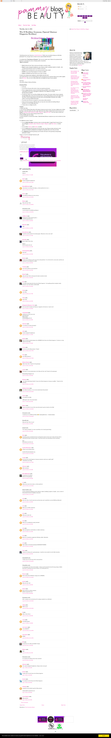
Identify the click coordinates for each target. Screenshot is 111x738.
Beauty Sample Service (34, 160)
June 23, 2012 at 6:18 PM (27, 431)
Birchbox (24, 78)
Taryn (23, 550)
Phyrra (84, 75)
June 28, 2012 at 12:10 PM (27, 630)
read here (80, 65)
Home (43, 705)
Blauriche (24, 224)
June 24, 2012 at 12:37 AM (27, 462)
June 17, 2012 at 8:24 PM (27, 401)
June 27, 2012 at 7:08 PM (27, 623)
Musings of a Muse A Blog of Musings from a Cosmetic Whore (87, 95)
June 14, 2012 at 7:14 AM (27, 174)
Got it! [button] (103, 735)
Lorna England (25, 696)
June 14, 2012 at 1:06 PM (27, 220)
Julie (23, 331)
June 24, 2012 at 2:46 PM (27, 546)
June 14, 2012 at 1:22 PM (27, 228)
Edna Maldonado (26, 473)
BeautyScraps (25, 232)
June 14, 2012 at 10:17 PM (27, 350)
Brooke (24, 258)
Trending (24, 266)
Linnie (23, 347)
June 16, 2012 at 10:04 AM (27, 391)
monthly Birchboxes (38, 55)
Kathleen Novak (25, 388)
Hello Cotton (48, 112)
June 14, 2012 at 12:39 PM (27, 204)
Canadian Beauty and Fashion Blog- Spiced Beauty (87, 83)
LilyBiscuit (24, 216)
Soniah (24, 671)
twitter (29, 112)
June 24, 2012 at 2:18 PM (27, 501)
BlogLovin (41, 112)
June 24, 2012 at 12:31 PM (27, 494)
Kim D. (23, 193)
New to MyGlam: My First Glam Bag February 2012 (75, 72)
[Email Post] (26, 159)
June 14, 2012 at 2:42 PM (27, 254)
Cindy (23, 290)
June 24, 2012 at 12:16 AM (27, 443)
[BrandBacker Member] (51, 729)
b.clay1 (24, 457)
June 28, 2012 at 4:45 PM (27, 645)
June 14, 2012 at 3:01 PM (27, 270)
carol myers (24, 627)
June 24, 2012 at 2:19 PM (27, 509)
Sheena (24, 405)
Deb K (23, 178)
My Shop (34, 25)
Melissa (24, 649)
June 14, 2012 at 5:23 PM (27, 319)
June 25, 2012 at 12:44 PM (27, 577)
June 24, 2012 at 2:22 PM (27, 531)
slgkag (23, 604)
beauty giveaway (26, 160)
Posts (80, 6)
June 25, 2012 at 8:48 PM (27, 593)
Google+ (37, 112)
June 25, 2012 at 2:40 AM (27, 569)
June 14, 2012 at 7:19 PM (27, 343)
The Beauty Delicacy (85, 99)
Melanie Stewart (25, 362)
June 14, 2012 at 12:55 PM (27, 211)
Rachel (23, 338)
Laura (23, 619)
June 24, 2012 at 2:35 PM (27, 539)
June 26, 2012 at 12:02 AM (27, 600)
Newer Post (22, 705)
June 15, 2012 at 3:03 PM (27, 375)
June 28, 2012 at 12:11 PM (27, 638)
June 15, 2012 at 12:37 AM (27, 358)
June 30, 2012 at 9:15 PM (27, 660)
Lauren (24, 369)
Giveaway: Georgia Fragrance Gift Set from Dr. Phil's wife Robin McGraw (75, 103)
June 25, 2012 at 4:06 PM (27, 584)
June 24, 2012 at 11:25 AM (27, 485)
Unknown (24, 323)
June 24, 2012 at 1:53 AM (27, 469)
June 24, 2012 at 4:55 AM (27, 478)
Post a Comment (24, 702)
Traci (23, 354)
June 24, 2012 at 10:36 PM (27, 561)
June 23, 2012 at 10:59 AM (27, 416)
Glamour (30, 126)
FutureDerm (85, 77)
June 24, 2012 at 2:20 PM (27, 524)
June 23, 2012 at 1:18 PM (27, 423)
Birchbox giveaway (46, 160)
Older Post (63, 705)
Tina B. (24, 395)
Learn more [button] (41, 735)
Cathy (23, 297)
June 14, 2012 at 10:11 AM (27, 182)
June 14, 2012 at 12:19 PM (27, 197)
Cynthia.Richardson (26, 447)
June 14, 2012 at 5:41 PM (27, 327)
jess (23, 281)
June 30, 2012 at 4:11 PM (27, 652)
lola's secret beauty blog (85, 73)
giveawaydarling (26, 250)
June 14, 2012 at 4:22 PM (27, 301)
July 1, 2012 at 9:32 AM (27, 667)
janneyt (24, 581)
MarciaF (24, 274)
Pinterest (33, 112)
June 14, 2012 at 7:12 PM (27, 334)
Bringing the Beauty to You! (28, 305)
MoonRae (24, 239)
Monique (24, 379)
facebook (25, 112)
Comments (81, 8)
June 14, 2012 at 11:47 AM (27, 189)
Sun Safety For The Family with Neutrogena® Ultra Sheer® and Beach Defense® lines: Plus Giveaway (75, 90)
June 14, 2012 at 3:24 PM (27, 286)
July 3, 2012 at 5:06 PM (27, 675)
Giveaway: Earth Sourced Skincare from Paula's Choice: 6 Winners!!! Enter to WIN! (75, 83)
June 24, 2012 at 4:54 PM (27, 553)
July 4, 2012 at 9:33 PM (27, 699)
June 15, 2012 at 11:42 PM (27, 384)
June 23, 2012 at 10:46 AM (27, 408)
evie (23, 498)
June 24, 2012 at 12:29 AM (27, 453)
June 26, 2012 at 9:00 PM (27, 615)
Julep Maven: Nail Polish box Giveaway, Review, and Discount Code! (75, 97)
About (19, 25)
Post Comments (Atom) (30, 707)
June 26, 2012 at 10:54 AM (27, 608)
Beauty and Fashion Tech (86, 102)
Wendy (23, 201)
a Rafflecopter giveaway (25, 151)
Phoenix (24, 573)
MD (23, 641)
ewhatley (24, 686)
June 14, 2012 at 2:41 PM (27, 246)
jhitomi (23, 588)
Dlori (23, 435)
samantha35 (25, 312)
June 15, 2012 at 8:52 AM (27, 365)
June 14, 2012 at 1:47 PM (27, 235)
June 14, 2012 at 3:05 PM (27, 277)
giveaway (59, 160)
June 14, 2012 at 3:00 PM (27, 262)
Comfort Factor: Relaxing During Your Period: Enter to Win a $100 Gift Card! (75, 77)
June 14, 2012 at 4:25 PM (27, 308)
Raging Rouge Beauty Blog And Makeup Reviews (86, 90)
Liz (23, 482)
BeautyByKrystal (26, 186)
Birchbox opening (53, 160)
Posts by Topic (26, 25)
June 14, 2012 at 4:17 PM (27, 293)
